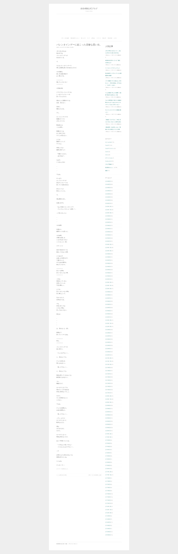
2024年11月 (108, 247)
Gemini (107, 151)
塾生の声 (104, 38)
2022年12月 (108, 320)
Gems (106, 154)
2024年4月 (107, 269)
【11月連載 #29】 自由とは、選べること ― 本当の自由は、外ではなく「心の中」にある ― (113, 83)
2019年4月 (107, 443)
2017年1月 (107, 503)
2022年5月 (107, 342)
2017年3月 (107, 497)
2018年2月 (107, 465)
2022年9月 (107, 329)
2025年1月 (107, 241)
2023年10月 (108, 288)
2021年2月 (107, 389)
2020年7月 (107, 411)
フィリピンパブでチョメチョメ (112, 68)
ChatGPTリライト (109, 148)
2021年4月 (107, 383)
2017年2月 (107, 500)
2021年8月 (107, 370)
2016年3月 (107, 531)
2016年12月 (108, 506)
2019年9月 (107, 440)
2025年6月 (107, 225)
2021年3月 (107, 386)
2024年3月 (107, 272)
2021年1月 (107, 392)
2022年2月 (107, 351)
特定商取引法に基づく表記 (61, 543)
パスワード (99, 38)
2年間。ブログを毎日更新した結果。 (95, 475)
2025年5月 (107, 228)
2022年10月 (108, 326)
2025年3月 (107, 235)
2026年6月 (107, 187)
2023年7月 (107, 298)
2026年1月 (107, 203)
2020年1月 (107, 430)
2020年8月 (107, 408)
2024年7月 (107, 260)
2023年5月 (107, 304)
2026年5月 (107, 190)
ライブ (88, 38)
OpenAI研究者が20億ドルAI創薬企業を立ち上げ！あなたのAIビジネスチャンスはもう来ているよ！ (113, 102)
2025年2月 (107, 238)
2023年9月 (107, 291)
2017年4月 (107, 494)
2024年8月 (107, 257)
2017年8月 (107, 481)
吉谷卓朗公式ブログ (89, 8)
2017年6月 (107, 487)
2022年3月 (107, 348)
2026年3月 (107, 197)
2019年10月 (108, 437)
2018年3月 (107, 462)
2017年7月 (107, 484)
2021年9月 (107, 367)
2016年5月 (107, 528)
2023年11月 (108, 285)
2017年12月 (108, 471)
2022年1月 (107, 355)
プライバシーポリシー (73, 543)
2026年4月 (107, 194)
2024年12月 (108, 244)
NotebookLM (108, 161)
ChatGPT (107, 145)
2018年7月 (107, 452)
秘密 (106, 170)
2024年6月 (107, 263)
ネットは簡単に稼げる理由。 (61, 475)
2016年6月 (107, 525)
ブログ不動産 (108, 164)
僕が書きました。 (65, 468)
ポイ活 (115, 38)
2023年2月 (107, 313)
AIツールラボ (108, 142)
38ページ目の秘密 (65, 38)
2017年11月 (108, 475)
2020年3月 (107, 424)
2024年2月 (107, 276)
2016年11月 (108, 509)
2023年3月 (107, 310)
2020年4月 (107, 421)
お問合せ (93, 38)
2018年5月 (107, 456)
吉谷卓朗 (71, 47)
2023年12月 (108, 282)
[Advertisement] (89, 26)
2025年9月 (107, 216)
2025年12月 (108, 206)
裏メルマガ (83, 38)
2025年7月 (107, 222)
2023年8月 (107, 295)
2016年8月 (107, 519)
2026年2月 (107, 200)
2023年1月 (107, 317)
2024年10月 (108, 250)
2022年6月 (107, 339)
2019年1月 (107, 449)
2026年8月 (107, 181)
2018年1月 (107, 468)
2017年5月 (107, 490)
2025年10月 (108, 212)
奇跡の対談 (110, 38)
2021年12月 (108, 358)
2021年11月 (108, 361)
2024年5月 (107, 266)
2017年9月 (107, 478)
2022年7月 (107, 336)
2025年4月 (107, 231)
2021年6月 (107, 377)
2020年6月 (107, 415)
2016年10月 (108, 512)
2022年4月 (107, 345)
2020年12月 (108, 396)
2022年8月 (107, 332)
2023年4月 (107, 307)
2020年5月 (107, 418)
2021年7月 (107, 374)
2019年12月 (108, 433)
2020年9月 (107, 405)
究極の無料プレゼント (75, 38)
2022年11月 (108, 323)
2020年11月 (108, 399)
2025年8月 (107, 219)
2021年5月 (107, 380)
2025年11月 (108, 209)
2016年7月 (107, 522)
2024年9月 (107, 254)
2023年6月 (107, 301)
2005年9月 (107, 535)
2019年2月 (107, 446)
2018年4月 (107, 459)
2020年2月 (107, 427)
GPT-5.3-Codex (108, 158)
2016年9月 (107, 516)
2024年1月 (107, 279)
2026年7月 (107, 184)
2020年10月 (108, 402)
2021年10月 (108, 364)
